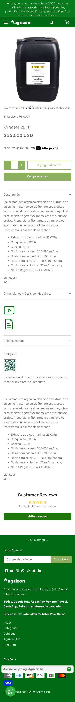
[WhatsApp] (22, 571)
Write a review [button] (37, 516)
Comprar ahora (37, 176)
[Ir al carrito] (67, 22)
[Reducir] (7, 165)
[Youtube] (11, 571)
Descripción (12, 194)
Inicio (7, 622)
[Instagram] (17, 571)
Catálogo (9, 633)
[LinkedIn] (39, 571)
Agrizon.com (43, 691)
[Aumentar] (21, 165)
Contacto (10, 644)
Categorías (11, 628)
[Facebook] (6, 571)
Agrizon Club (12, 639)
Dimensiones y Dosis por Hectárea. (27, 293)
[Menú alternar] (6, 22)
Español (8, 659)
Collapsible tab (14, 341)
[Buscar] (51, 22)
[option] (37, 68)
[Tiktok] (28, 571)
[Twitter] (33, 571)
